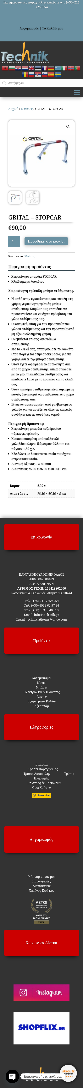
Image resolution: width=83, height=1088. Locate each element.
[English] (31, 68)
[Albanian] (5, 68)
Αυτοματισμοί (41, 678)
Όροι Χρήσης (41, 787)
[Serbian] (38, 74)
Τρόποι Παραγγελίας (41, 769)
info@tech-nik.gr (46, 615)
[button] (68, 126)
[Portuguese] (77, 68)
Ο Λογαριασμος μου (41, 877)
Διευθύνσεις (42, 886)
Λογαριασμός (29, 28)
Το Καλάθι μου (52, 28)
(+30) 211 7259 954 (45, 601)
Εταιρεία (42, 764)
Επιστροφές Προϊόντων (41, 783)
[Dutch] (25, 68)
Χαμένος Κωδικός (41, 890)
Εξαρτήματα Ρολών (42, 701)
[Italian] (64, 68)
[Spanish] (51, 74)
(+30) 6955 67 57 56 (45, 605)
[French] (45, 68)
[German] (51, 68)
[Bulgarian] (12, 68)
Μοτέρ (41, 683)
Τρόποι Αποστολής (34, 774)
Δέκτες (41, 696)
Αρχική (13, 109)
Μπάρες (27, 109)
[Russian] (31, 74)
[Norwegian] (71, 68)
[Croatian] (18, 68)
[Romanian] (25, 74)
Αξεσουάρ (41, 706)
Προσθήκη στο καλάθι (46, 241)
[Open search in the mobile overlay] (41, 83)
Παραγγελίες (41, 881)
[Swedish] (58, 74)
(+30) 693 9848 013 (45, 610)
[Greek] (58, 68)
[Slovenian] (45, 74)
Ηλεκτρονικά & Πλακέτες (41, 692)
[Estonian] (38, 68)
